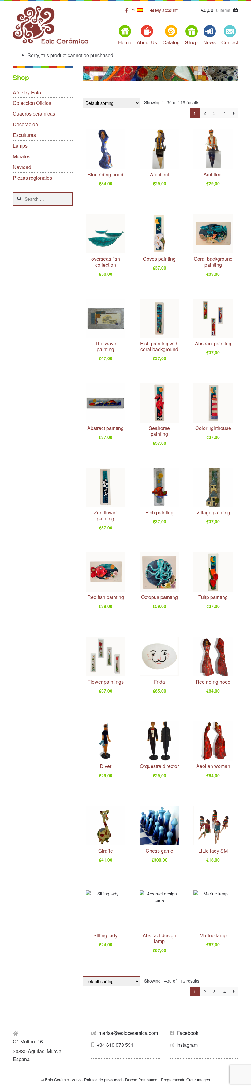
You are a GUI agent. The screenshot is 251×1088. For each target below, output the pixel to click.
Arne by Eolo (27, 92)
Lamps (20, 145)
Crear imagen (198, 1079)
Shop (191, 42)
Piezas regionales (32, 177)
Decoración (25, 124)
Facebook (187, 1032)
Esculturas (24, 134)
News (209, 42)
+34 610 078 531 (114, 1044)
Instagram (186, 1044)
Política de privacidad (103, 1079)
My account (166, 10)
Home (124, 42)
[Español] (140, 10)
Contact (229, 42)
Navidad (22, 167)
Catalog (171, 42)
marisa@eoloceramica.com (127, 1032)
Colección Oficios (32, 102)
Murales (21, 156)
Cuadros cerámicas (34, 113)
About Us (147, 42)
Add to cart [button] (109, 185)
